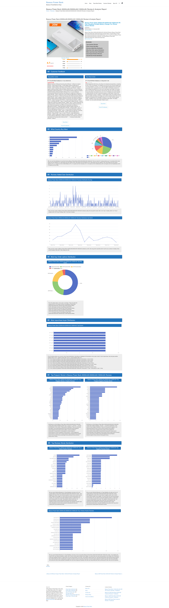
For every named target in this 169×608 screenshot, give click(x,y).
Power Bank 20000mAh (71, 589)
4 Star (64, 61)
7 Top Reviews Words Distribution (94, 55)
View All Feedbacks (65, 125)
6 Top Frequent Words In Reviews (94, 53)
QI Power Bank (69, 593)
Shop (90, 3)
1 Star (64, 67)
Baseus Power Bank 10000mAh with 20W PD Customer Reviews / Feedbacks (113, 589)
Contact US (87, 592)
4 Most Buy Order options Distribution (95, 50)
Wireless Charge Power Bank (72, 594)
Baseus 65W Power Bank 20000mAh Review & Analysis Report (108, 573)
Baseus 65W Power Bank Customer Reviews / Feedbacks (112, 600)
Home (86, 3)
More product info (88, 39)
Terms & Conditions (89, 596)
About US (115, 3)
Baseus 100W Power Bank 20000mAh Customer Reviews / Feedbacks (113, 596)
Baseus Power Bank (54, 2)
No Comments (88, 30)
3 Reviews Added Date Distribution (94, 48)
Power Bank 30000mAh (71, 590)
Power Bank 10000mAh (71, 596)
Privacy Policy (88, 594)
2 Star (64, 65)
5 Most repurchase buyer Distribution (95, 52)
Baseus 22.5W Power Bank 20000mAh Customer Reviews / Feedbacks (113, 593)
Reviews (48, 566)
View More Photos (65, 58)
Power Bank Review (97, 3)
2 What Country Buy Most (92, 46)
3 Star (64, 63)
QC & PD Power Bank (70, 592)
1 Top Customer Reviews (92, 44)
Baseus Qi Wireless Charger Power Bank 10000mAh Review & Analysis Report (63, 573)
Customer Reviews (107, 3)
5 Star (64, 59)
